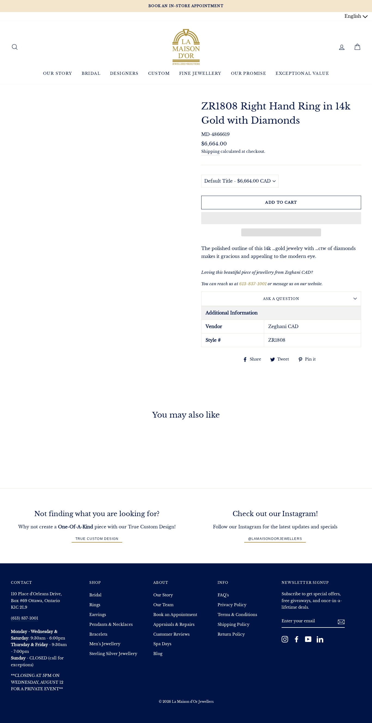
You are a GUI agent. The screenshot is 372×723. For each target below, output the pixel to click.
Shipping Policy (233, 624)
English (353, 16)
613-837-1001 (253, 283)
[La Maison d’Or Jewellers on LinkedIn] (320, 639)
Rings (94, 605)
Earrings (97, 614)
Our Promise (248, 73)
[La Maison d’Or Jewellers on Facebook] (296, 639)
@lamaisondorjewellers (275, 539)
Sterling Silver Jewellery (113, 653)
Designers (124, 73)
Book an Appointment (175, 614)
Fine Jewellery (200, 73)
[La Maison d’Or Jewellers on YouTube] (308, 639)
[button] (281, 218)
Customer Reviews (171, 634)
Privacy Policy (232, 605)
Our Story (57, 73)
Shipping (210, 151)
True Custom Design (97, 539)
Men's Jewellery (104, 644)
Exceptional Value (302, 73)
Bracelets (98, 634)
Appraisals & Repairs (173, 624)
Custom (159, 73)
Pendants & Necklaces (111, 624)
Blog (157, 653)
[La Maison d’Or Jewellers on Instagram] (285, 639)
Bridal (91, 73)
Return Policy (231, 634)
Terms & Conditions (237, 614)
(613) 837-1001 (24, 618)
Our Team (163, 605)
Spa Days (162, 644)
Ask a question (281, 299)
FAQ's (223, 595)
